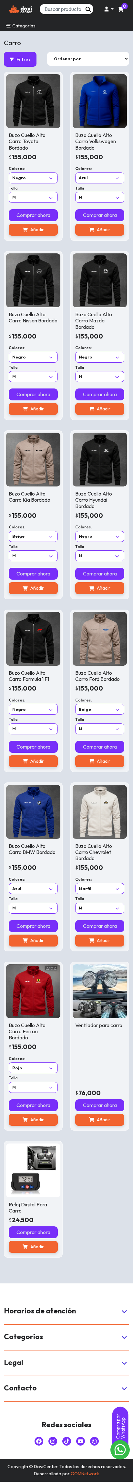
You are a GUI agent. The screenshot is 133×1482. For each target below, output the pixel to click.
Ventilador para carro (98, 1025)
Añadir (37, 229)
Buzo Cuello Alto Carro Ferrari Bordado (27, 1031)
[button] (107, 9)
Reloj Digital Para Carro (28, 1207)
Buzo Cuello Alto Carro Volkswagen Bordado (95, 141)
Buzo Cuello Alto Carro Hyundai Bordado (93, 499)
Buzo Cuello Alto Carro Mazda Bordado (93, 320)
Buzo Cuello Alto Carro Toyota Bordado (27, 141)
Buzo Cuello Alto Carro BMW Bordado (32, 849)
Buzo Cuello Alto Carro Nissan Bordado (33, 317)
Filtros (23, 59)
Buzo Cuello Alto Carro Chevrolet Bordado (93, 852)
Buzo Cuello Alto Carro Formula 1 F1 (29, 676)
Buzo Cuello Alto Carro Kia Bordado (29, 496)
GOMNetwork (85, 1474)
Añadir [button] (103, 1120)
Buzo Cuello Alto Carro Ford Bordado (97, 676)
